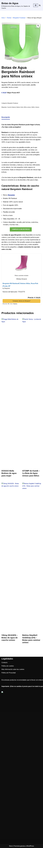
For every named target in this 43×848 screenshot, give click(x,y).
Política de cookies (8, 666)
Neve (11, 846)
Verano (37, 107)
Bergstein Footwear (19, 18)
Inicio (3, 18)
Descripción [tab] (6, 117)
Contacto (4, 662)
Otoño (33, 107)
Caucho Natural (11, 107)
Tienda (9, 18)
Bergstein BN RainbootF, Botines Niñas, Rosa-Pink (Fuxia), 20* (20, 285)
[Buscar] (39, 5)
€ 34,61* (4, 92)
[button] (38, 25)
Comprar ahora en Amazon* (21, 301)
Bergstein (11, 195)
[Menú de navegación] (35, 5)
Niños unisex (27, 107)
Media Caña (19, 107)
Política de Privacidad (9, 673)
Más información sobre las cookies (13, 669)
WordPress (30, 846)
